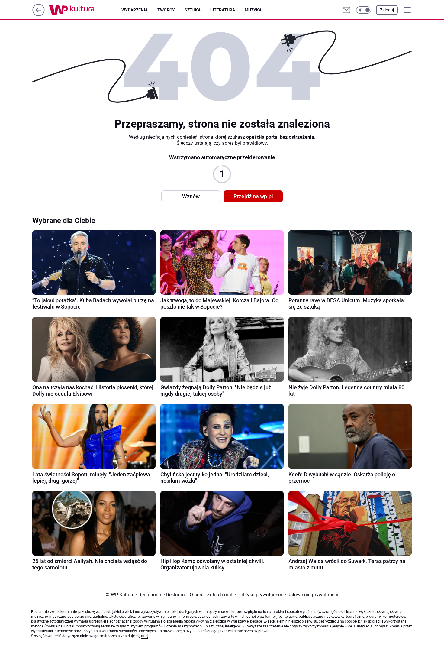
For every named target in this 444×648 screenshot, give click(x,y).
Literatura (222, 10)
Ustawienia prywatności (311, 595)
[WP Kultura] (85, 10)
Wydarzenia (134, 10)
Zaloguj (387, 10)
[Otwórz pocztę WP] (346, 10)
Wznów (191, 196)
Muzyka (253, 10)
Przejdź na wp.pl (253, 196)
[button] (363, 10)
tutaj (144, 636)
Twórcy (166, 10)
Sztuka (193, 10)
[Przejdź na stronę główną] (38, 14)
